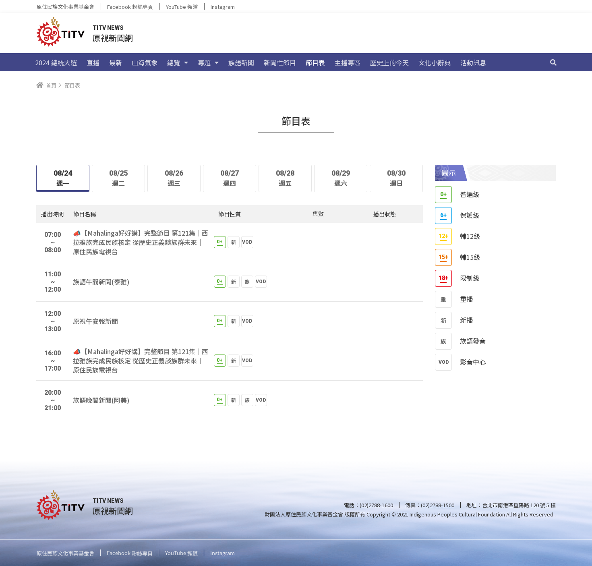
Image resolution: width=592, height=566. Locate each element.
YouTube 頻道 (182, 6)
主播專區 (347, 62)
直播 (93, 62)
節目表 (315, 62)
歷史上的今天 (389, 62)
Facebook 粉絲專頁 (130, 6)
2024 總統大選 (56, 62)
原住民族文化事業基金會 (65, 6)
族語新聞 (241, 62)
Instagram (223, 6)
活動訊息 (473, 62)
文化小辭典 (434, 62)
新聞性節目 (280, 62)
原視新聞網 (113, 38)
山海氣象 (144, 62)
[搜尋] (553, 62)
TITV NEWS (108, 28)
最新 (115, 62)
